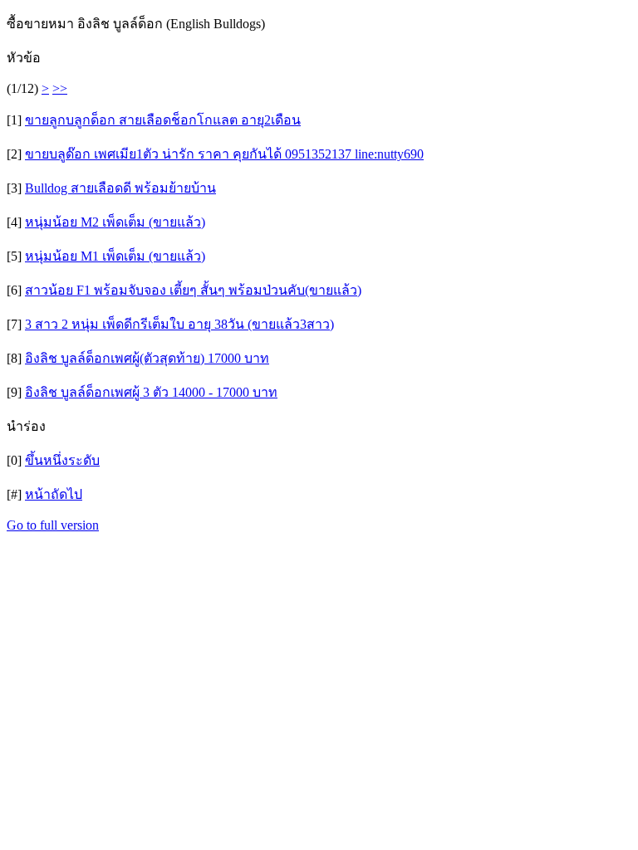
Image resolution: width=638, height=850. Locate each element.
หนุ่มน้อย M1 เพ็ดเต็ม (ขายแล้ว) (115, 256)
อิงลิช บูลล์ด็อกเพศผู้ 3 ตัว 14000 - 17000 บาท (151, 392)
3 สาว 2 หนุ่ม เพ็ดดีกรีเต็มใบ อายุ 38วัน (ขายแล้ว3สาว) (179, 324)
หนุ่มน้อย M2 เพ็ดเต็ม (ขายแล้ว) (115, 222)
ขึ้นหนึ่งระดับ (62, 460)
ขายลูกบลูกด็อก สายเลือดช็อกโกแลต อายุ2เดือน (163, 120)
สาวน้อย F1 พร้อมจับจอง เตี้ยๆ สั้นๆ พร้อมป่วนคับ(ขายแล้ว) (193, 290)
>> (59, 88)
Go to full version (53, 525)
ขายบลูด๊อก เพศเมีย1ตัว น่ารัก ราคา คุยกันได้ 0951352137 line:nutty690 (224, 154)
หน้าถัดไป (53, 494)
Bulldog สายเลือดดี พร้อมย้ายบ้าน (120, 188)
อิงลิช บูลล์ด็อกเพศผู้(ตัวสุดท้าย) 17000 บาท (147, 358)
